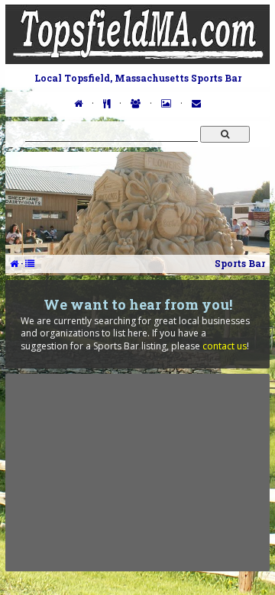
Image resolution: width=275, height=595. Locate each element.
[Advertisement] (137, 472)
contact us (224, 345)
